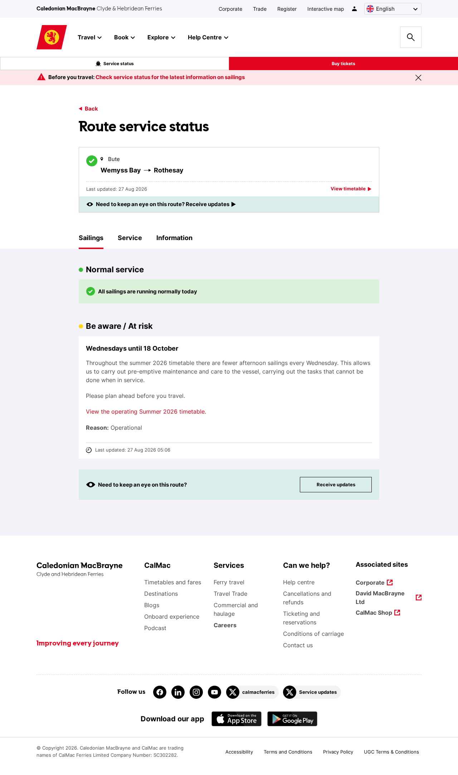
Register (287, 9)
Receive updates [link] (336, 484)
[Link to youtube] (214, 692)
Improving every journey (77, 643)
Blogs (151, 605)
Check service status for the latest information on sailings (170, 77)
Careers (225, 625)
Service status (118, 63)
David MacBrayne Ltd (380, 597)
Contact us (298, 645)
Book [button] (121, 37)
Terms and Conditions (288, 752)
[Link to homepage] (51, 37)
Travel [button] (86, 37)
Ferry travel (229, 582)
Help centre (299, 582)
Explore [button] (158, 37)
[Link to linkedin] (178, 692)
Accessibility (239, 752)
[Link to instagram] (196, 692)
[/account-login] (355, 9)
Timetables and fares (172, 582)
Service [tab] (130, 238)
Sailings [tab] (91, 238)
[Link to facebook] (159, 692)
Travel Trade (230, 593)
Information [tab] (174, 238)
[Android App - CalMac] (292, 718)
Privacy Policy (338, 752)
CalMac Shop (374, 613)
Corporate (230, 9)
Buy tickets (343, 63)
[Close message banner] (418, 77)
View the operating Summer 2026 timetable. (146, 411)
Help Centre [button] (205, 37)
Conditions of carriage (313, 633)
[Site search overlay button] (411, 37)
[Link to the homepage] (86, 569)
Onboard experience (171, 616)
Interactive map (325, 9)
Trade (260, 9)
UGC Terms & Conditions (391, 752)
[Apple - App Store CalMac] (236, 718)
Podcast (155, 628)
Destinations (161, 593)
